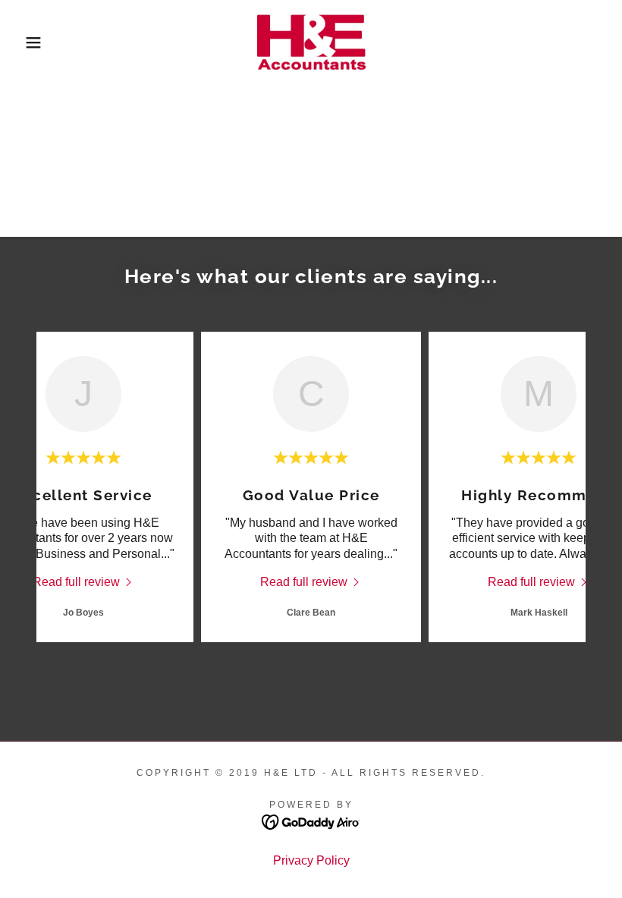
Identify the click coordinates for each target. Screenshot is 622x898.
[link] (311, 42)
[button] (31, 42)
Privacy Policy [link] (311, 860)
